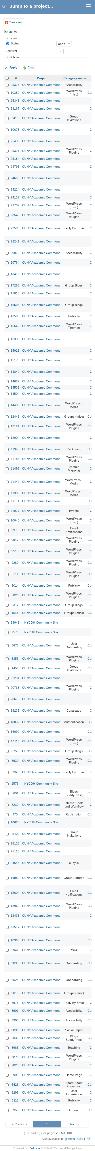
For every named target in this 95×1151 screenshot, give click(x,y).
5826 (15, 595)
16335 (15, 339)
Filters (13, 38)
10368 (15, 940)
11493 (15, 468)
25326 (15, 84)
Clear (31, 67)
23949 (15, 622)
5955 (15, 1110)
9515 (15, 551)
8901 (15, 1010)
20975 (15, 253)
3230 (15, 804)
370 (15, 814)
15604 (15, 892)
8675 (15, 645)
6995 (15, 1075)
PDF (88, 1138)
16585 (15, 316)
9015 (15, 993)
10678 (15, 129)
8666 (15, 1047)
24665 (15, 178)
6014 (15, 585)
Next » (74, 1124)
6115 (15, 1100)
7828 (15, 1065)
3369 (15, 772)
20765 (15, 687)
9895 (15, 963)
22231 (15, 678)
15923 (15, 350)
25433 (15, 141)
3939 (15, 760)
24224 (15, 189)
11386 (15, 493)
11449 (15, 481)
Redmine (34, 1148)
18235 (15, 710)
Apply (13, 67)
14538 (15, 387)
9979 (15, 530)
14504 (15, 393)
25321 (15, 150)
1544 (15, 613)
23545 (15, 215)
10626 (15, 822)
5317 (15, 605)
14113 (15, 741)
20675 (15, 699)
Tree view (15, 22)
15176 (15, 360)
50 (63, 1133)
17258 (15, 285)
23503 (15, 228)
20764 (15, 262)
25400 (15, 833)
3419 (15, 118)
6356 (15, 658)
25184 (15, 158)
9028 (15, 980)
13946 (15, 906)
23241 (15, 241)
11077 (15, 510)
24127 (15, 197)
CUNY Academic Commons (41, 84)
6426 (15, 1084)
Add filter (11, 51)
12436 (15, 915)
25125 (15, 851)
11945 (15, 449)
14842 (15, 371)
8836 (15, 1038)
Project (42, 78)
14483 (15, 405)
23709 (15, 205)
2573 (15, 632)
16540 (15, 326)
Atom (71, 1138)
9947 (15, 540)
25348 (15, 100)
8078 (15, 1057)
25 (57, 1133)
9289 (15, 562)
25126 (15, 843)
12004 (15, 437)
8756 (15, 751)
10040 (15, 520)
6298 (15, 1092)
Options (14, 57)
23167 (15, 108)
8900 (15, 1020)
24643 (15, 863)
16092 (15, 731)
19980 (15, 877)
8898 (15, 1030)
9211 (15, 574)
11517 (15, 927)
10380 (15, 92)
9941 (15, 950)
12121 (15, 426)
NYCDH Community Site (41, 622)
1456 (15, 668)
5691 (15, 793)
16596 (15, 305)
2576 (15, 783)
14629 (15, 381)
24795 (15, 166)
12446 (15, 416)
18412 (15, 274)
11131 (15, 501)
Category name (74, 78)
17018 (15, 293)
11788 (15, 459)
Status (14, 43)
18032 (15, 722)
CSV (80, 1138)
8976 (15, 1002)
